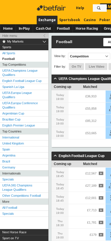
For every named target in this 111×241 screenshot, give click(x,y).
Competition (79, 56)
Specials (8, 179)
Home (8, 29)
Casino (90, 19)
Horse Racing (87, 29)
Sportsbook (69, 19)
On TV (76, 66)
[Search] (99, 8)
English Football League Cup (22, 81)
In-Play (24, 29)
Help (80, 7)
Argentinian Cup (13, 113)
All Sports (8, 53)
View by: (60, 56)
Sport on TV (10, 238)
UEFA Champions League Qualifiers (20, 73)
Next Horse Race (14, 232)
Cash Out (43, 29)
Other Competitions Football (21, 195)
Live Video (96, 66)
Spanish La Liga (13, 87)
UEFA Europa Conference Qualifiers (20, 105)
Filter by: (60, 66)
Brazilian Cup (11, 119)
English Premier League (18, 125)
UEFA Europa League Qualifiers (17, 95)
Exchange (47, 19)
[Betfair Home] (52, 8)
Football (63, 29)
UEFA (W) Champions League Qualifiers (17, 187)
